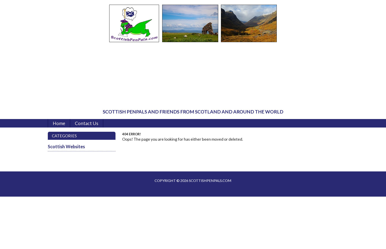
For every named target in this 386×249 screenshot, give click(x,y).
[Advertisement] (193, 76)
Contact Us (86, 123)
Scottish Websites (66, 146)
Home (59, 123)
